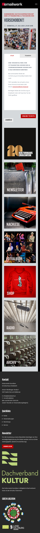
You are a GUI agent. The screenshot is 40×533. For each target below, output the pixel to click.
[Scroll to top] (36, 529)
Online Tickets (28, 116)
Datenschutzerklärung (19, 442)
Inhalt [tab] (12, 56)
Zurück (8, 120)
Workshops (7, 422)
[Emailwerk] (12, 4)
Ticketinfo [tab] (28, 56)
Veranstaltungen (8, 419)
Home (5, 416)
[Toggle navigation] (36, 4)
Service (5, 425)
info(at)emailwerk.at (9, 396)
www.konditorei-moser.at (20, 87)
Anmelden (7, 446)
